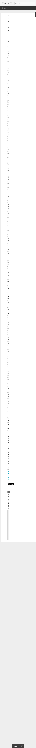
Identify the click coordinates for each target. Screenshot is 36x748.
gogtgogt (8, 476)
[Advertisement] (19, 46)
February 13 (8, 28)
